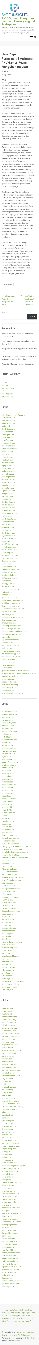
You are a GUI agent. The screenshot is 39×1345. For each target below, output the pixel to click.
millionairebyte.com (9, 687)
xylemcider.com (8, 970)
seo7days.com (7, 1160)
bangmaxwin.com (8, 1185)
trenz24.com (6, 1117)
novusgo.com (7, 563)
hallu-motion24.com (9, 1230)
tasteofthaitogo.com (10, 1171)
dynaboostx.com (8, 502)
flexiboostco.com (8, 417)
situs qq (5, 385)
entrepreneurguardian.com (12, 634)
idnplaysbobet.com (9, 622)
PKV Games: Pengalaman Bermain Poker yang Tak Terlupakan (19, 21)
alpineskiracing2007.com (11, 1241)
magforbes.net (7, 1078)
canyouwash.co (7, 720)
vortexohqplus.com (9, 513)
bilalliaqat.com (7, 648)
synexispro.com (8, 665)
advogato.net (7, 1092)
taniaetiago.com (8, 973)
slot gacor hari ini (19, 1318)
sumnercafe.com (8, 936)
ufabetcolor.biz (7, 790)
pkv (3, 390)
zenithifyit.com (7, 459)
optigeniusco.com (8, 471)
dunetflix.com (7, 939)
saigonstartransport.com (11, 1182)
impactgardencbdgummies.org (13, 981)
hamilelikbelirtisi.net (9, 518)
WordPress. (15, 1340)
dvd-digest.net (7, 1210)
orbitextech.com (8, 586)
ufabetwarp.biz (7, 767)
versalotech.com (8, 521)
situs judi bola (18, 1309)
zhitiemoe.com (7, 961)
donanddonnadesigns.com (12, 606)
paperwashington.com (10, 639)
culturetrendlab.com (9, 572)
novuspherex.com (8, 474)
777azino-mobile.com (9, 869)
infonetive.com (7, 1188)
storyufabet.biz (7, 815)
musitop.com (7, 950)
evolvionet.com (8, 431)
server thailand (24, 1315)
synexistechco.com (9, 448)
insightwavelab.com (9, 558)
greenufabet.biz (7, 787)
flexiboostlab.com (8, 510)
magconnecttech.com (10, 589)
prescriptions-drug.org (10, 1067)
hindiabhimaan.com (9, 1272)
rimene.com (6, 1205)
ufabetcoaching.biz (9, 681)
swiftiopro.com (7, 516)
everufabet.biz (7, 826)
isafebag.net (6, 1095)
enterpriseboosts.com (10, 1101)
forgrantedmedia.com (10, 1044)
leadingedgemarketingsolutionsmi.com (16, 846)
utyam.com (6, 953)
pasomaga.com (7, 978)
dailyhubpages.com (9, 620)
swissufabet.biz (7, 781)
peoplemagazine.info (9, 714)
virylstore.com (7, 1058)
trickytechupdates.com (10, 1269)
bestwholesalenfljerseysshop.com (15, 852)
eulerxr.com (6, 580)
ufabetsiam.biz (7, 779)
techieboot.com (8, 728)
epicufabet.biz (7, 818)
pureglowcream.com (9, 1162)
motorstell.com (7, 1061)
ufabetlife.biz (6, 795)
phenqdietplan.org (8, 933)
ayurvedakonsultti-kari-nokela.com (15, 857)
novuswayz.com (8, 496)
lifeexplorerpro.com (9, 561)
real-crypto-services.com (11, 888)
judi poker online (8, 388)
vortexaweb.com (8, 468)
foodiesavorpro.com (9, 549)
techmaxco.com (8, 524)
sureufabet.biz (7, 810)
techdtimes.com (8, 725)
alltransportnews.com (10, 835)
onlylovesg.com (8, 614)
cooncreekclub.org (9, 1019)
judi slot (9, 1309)
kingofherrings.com (9, 1148)
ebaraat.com (6, 742)
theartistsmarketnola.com (11, 1213)
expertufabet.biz (8, 773)
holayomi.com (7, 667)
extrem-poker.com (9, 902)
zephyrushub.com (8, 423)
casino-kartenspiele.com (11, 1103)
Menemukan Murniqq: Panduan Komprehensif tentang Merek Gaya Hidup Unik (19, 358)
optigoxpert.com (8, 493)
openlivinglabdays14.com (11, 854)
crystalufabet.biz (8, 821)
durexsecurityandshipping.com (13, 877)
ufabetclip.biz (6, 770)
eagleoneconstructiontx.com (13, 608)
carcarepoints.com (9, 908)
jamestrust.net (7, 1115)
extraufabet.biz (7, 793)
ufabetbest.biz (7, 807)
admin (6, 71)
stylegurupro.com (8, 535)
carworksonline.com (9, 1053)
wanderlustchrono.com (10, 569)
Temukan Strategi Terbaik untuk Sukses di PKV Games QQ (27, 300)
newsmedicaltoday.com (11, 656)
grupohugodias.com (9, 914)
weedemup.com (8, 642)
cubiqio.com (6, 541)
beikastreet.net (7, 1011)
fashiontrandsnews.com (11, 838)
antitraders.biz (7, 860)
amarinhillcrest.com (9, 1087)
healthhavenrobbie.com (11, 603)
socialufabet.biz (7, 801)
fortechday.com (8, 690)
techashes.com (7, 717)
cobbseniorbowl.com (10, 871)
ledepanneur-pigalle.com (11, 1207)
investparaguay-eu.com (11, 897)
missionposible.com (9, 1255)
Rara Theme (32, 1337)
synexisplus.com (8, 434)
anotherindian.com (9, 967)
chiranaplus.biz (7, 1216)
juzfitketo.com (7, 975)
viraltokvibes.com (8, 1072)
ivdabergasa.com (8, 883)
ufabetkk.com (7, 1137)
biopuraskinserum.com (10, 1193)
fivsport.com (6, 925)
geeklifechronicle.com (10, 544)
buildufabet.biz (7, 832)
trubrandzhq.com (8, 482)
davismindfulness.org (10, 684)
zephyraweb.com (8, 465)
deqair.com (6, 916)
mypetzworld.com (8, 891)
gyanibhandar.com (9, 765)
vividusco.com (7, 454)
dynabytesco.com (8, 533)
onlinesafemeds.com (10, 762)
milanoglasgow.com (9, 1224)
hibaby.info (6, 637)
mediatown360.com (9, 1250)
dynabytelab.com (8, 429)
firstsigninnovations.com (11, 1036)
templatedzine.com (9, 928)
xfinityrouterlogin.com (10, 1261)
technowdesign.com (9, 874)
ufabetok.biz (6, 824)
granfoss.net (6, 1235)
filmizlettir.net (7, 1013)
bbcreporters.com (8, 840)
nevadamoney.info (9, 1202)
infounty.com (7, 894)
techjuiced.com (7, 745)
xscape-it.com (7, 866)
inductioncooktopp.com (11, 653)
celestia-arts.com (8, 1025)
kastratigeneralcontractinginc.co (14, 849)
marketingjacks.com (9, 1264)
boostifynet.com (8, 485)
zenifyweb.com (7, 592)
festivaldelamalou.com (10, 1033)
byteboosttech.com (9, 748)
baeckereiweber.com (9, 711)
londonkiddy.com (8, 679)
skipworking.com (8, 1120)
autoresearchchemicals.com (12, 1280)
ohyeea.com (6, 958)
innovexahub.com (8, 443)
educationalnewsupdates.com (13, 415)
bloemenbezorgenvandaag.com (14, 1165)
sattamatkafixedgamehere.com (14, 631)
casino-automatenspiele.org (12, 1106)
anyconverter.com (9, 1126)
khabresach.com (8, 1275)
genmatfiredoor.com (9, 597)
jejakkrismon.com (8, 1131)
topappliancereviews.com (11, 1266)
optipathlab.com (8, 426)
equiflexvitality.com (9, 611)
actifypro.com (7, 499)
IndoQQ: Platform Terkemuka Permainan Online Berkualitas (17, 335)
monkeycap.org (8, 1081)
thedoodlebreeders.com (11, 911)
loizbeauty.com (7, 1123)
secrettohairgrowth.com (11, 1168)
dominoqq (6, 1312)
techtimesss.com (8, 1056)
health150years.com (9, 1064)
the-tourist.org (7, 1089)
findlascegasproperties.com (12, 600)
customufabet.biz (8, 812)
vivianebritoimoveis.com (11, 1075)
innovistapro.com (8, 507)
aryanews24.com (8, 863)
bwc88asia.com (7, 899)
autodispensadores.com (11, 651)
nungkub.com (7, 964)
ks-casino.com (7, 905)
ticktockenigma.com (9, 578)
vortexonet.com (8, 437)
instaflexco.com (8, 504)
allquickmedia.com (9, 1140)
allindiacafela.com (8, 1238)
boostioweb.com (8, 420)
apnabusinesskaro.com (10, 1283)
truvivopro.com (7, 451)
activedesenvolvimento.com (12, 617)
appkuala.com (7, 1157)
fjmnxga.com (6, 1179)
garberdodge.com (8, 1039)
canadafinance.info (9, 1199)
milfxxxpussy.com (8, 944)
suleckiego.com (8, 1286)
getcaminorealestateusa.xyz (12, 693)
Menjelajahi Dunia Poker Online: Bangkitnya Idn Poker (8, 300)
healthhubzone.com (9, 739)
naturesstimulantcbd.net (11, 984)
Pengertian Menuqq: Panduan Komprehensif (19, 364)
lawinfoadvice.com (9, 930)
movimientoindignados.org (12, 942)
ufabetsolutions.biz (9, 798)
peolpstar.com (7, 1047)
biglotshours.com (8, 756)
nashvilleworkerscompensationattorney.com (19, 673)
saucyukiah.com (8, 1008)
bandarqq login (7, 393)
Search (4, 312)
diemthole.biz (7, 1134)
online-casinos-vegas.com (12, 1258)
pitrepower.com (8, 1247)
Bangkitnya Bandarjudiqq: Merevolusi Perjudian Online (19, 350)
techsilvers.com (8, 919)
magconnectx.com (9, 662)
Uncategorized (7, 284)
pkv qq (29, 1318)
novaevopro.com (8, 476)
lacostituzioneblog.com (11, 956)
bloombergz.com (8, 1098)
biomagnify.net (7, 989)
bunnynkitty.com (8, 1174)
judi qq (4, 382)
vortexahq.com (7, 457)
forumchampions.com (10, 1028)
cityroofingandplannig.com (12, 880)
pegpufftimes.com (9, 1022)
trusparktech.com (8, 479)
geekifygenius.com (9, 583)
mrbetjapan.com (8, 1151)
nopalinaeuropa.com (9, 987)
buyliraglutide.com (8, 759)
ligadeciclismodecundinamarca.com (15, 670)
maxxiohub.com (8, 462)
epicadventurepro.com (10, 555)
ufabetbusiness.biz (9, 784)
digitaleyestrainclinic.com (11, 1252)
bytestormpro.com (9, 566)
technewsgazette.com (10, 1143)
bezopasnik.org (7, 1176)
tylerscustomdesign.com (11, 1050)
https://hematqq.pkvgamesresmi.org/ (16, 1321)
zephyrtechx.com (8, 490)
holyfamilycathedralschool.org (13, 676)
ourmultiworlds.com (9, 1016)
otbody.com (6, 1112)
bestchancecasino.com (10, 645)
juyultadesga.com (8, 885)
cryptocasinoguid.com (10, 843)
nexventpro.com (8, 488)
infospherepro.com (9, 547)
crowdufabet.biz (8, 829)
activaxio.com (7, 530)
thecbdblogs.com (8, 1278)
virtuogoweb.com (8, 753)
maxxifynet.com (8, 440)
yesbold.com (6, 736)
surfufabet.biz (7, 804)
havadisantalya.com (9, 722)
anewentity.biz (7, 1154)
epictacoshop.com (9, 1191)
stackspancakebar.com (10, 1219)
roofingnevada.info (9, 659)
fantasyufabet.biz (8, 776)
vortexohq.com (7, 552)
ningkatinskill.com (8, 922)
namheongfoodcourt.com (12, 1221)
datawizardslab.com (9, 538)
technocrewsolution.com (11, 1070)
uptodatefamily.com (9, 947)
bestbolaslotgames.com (11, 628)
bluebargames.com (9, 1030)
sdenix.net (6, 1084)
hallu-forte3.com (8, 1227)
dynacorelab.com (8, 445)
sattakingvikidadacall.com (11, 625)
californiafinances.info (10, 1196)
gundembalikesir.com (10, 731)
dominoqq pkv (7, 396)
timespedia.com (8, 1129)
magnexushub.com (9, 751)
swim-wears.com (8, 1042)
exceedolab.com (8, 527)
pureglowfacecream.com (11, 1146)
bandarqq (28, 1309)
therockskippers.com (10, 1233)
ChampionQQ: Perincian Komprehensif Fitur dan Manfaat (18, 343)
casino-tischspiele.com (10, 1109)
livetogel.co (6, 594)
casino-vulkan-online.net (11, 1244)
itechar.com (6, 734)
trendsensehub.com (9, 575)
